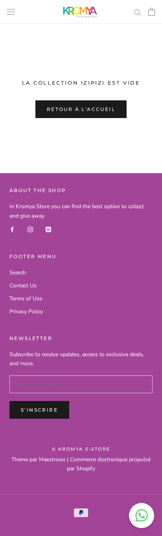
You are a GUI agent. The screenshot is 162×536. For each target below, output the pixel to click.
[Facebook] (12, 229)
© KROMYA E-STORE (81, 449)
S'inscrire (39, 410)
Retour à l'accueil (81, 109)
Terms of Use (25, 298)
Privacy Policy (26, 311)
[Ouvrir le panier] (151, 12)
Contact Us (23, 285)
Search (17, 272)
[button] (141, 515)
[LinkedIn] (48, 229)
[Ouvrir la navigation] (11, 12)
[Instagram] (30, 229)
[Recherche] (137, 12)
